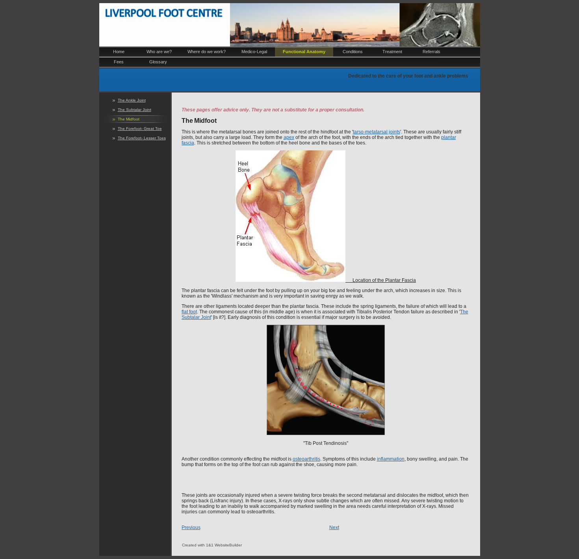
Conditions (353, 51)
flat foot (189, 312)
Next (334, 527)
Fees (119, 61)
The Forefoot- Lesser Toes (142, 138)
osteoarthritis (306, 459)
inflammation (391, 459)
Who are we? (159, 51)
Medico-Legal (254, 51)
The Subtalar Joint (134, 109)
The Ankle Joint (132, 100)
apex (289, 137)
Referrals (431, 51)
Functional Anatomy (304, 51)
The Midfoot (128, 119)
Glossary (158, 61)
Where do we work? (206, 51)
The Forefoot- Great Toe (140, 128)
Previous (191, 527)
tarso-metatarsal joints (376, 132)
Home (118, 51)
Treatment (392, 51)
